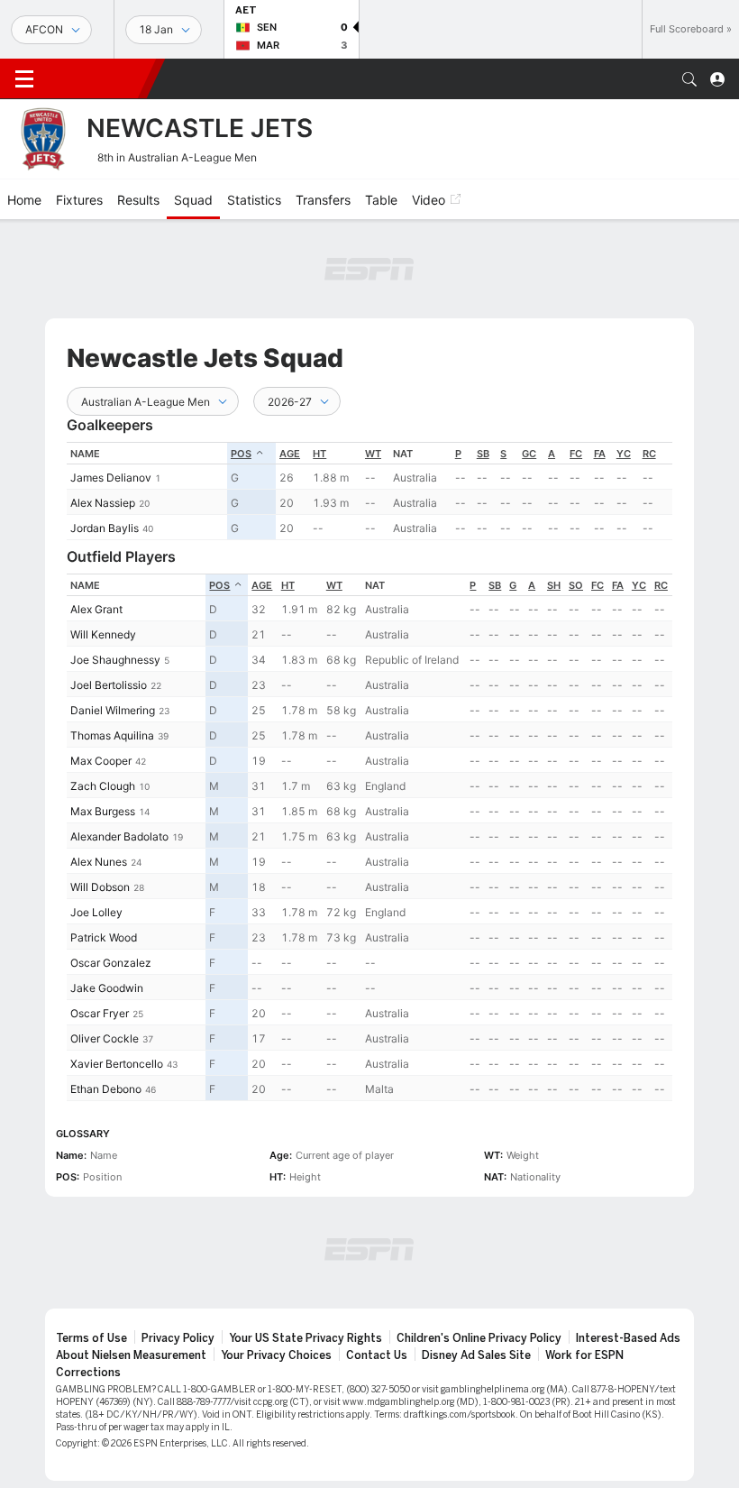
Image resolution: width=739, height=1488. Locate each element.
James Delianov (110, 477)
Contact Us (376, 1355)
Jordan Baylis (104, 528)
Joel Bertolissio (108, 685)
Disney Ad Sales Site (476, 1355)
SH (554, 585)
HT (319, 453)
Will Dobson (100, 887)
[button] (689, 79)
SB (483, 453)
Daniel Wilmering (112, 710)
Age (289, 453)
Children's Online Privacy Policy (479, 1338)
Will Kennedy (103, 634)
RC (649, 453)
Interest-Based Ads (628, 1338)
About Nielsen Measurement (131, 1355)
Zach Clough (102, 786)
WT (373, 453)
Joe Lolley (96, 912)
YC (623, 453)
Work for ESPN (584, 1355)
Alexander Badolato (119, 836)
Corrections (88, 1372)
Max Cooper (101, 760)
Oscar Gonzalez (110, 962)
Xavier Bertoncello (116, 1063)
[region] (369, 491)
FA (600, 453)
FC (576, 453)
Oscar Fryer (99, 1013)
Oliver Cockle (104, 1038)
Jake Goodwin (106, 988)
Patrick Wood (103, 937)
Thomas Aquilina (112, 735)
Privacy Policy (177, 1338)
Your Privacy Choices (276, 1355)
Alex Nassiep (102, 503)
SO (576, 585)
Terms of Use (91, 1338)
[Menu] (24, 79)
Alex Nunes (98, 861)
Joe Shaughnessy (115, 659)
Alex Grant (96, 609)
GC (529, 453)
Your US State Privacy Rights (305, 1338)
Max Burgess (102, 811)
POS (241, 453)
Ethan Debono (105, 1089)
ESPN (97, 78)
